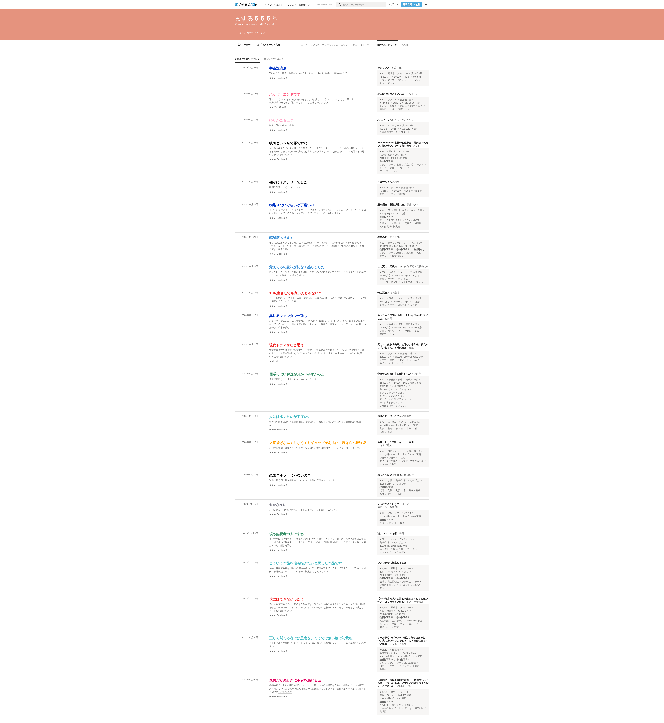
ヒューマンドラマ (389, 282)
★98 (382, 210)
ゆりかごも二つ (281, 120)
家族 (405, 278)
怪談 (394, 464)
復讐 (398, 164)
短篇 (382, 330)
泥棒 (395, 548)
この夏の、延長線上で (389, 266)
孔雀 (390, 490)
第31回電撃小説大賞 (390, 226)
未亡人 (393, 359)
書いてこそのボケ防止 (391, 392)
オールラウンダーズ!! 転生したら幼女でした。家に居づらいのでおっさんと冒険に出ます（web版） (402, 640)
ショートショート (389, 457)
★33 (382, 242)
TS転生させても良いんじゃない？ (295, 293)
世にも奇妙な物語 (389, 460)
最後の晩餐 (414, 490)
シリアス (402, 167)
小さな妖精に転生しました (392, 562)
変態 (400, 493)
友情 (382, 304)
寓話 (382, 428)
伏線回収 (400, 193)
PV (399, 330)
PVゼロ (407, 330)
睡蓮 (411, 347)
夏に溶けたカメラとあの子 (392, 93)
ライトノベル (411, 79)
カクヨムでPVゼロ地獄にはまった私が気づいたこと (403, 316)
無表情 (407, 223)
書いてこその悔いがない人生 (394, 399)
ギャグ (391, 304)
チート (418, 581)
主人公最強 (410, 662)
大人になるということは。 (392, 504)
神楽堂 (407, 416)
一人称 (420, 164)
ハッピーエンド (395, 363)
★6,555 (383, 607)
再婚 (382, 363)
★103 (382, 379)
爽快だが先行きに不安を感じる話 (295, 680)
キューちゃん (384, 181)
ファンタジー (386, 164)
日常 (382, 79)
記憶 (382, 490)
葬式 (402, 522)
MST (418, 145)
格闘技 (418, 223)
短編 (419, 252)
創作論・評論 (395, 324)
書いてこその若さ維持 (391, 395)
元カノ (415, 359)
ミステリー (393, 125)
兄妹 (382, 83)
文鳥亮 (388, 318)
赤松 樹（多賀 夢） (388, 507)
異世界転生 (393, 581)
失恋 (397, 490)
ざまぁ (407, 708)
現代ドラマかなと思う (286, 345)
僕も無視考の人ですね (286, 534)
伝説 (409, 428)
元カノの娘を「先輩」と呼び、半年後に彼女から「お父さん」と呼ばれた (402, 346)
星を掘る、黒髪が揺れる (390, 204)
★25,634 (384, 649)
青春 (382, 278)
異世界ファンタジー (398, 73)
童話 (390, 431)
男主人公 (384, 623)
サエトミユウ (399, 643)
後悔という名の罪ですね (288, 143)
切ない (403, 105)
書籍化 (397, 649)
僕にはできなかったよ (286, 599)
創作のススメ (401, 386)
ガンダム (392, 83)
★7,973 (383, 568)
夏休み (383, 105)
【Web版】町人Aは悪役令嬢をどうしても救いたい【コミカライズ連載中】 (402, 600)
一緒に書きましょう (390, 402)
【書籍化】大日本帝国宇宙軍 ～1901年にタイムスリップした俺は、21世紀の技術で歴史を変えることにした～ (403, 683)
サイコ (391, 493)
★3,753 (383, 691)
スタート (405, 132)
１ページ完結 (396, 109)
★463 (382, 151)
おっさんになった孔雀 (389, 474)
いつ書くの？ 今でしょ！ (393, 405)
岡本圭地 (394, 292)
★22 (382, 539)
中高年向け (385, 386)
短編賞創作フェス (389, 132)
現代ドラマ (393, 513)
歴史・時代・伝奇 (400, 691)
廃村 (412, 105)
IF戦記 (407, 704)
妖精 (382, 581)
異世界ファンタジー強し (288, 316)
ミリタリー (385, 223)
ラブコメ (392, 99)
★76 (382, 125)
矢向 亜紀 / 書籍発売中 (416, 266)
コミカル (402, 304)
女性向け (408, 252)
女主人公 (408, 164)
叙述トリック (386, 193)
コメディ (414, 304)
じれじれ (404, 359)
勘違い (416, 584)
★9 (381, 187)
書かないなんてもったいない (394, 389)
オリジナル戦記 (414, 620)
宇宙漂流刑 (278, 68)
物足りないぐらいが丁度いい (291, 205)
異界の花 (382, 237)
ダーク (383, 167)
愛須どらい (408, 119)
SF (389, 210)
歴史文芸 (384, 333)
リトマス (414, 93)
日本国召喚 (385, 708)
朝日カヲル (405, 686)
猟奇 (382, 493)
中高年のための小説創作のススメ (395, 373)
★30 (382, 73)
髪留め (383, 109)
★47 (382, 99)
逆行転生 (384, 704)
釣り (387, 548)
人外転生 (406, 581)
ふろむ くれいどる (388, 119)
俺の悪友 (382, 292)
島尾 (401, 533)
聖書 (390, 428)
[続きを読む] (317, 151)
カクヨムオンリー (401, 552)
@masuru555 (241, 24)
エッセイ (384, 464)
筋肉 (420, 105)
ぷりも (398, 181)
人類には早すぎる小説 (412, 460)
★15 (382, 513)
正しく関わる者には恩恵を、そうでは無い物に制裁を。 (312, 638)
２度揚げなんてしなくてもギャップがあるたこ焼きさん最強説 (317, 443)
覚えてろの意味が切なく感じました (297, 267)
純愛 (396, 627)
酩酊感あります (281, 237)
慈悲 (382, 431)
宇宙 (407, 219)
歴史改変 (396, 704)
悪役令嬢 (384, 620)
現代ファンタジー (398, 272)
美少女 (397, 223)
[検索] (339, 4)
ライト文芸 (406, 282)
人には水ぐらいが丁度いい (290, 417)
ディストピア (394, 79)
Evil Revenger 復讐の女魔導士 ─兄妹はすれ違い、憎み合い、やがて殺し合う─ (402, 144)
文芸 (417, 330)
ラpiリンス (383, 67)
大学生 (391, 278)
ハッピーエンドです (284, 94)
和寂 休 (397, 67)
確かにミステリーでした (288, 182)
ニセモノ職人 (384, 445)
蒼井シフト (413, 204)
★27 (382, 422)
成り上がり (385, 627)
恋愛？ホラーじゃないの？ (290, 475)
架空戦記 (419, 708)
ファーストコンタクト (391, 219)
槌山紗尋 (409, 474)
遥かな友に (278, 505)
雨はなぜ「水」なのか (389, 416)
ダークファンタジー (390, 171)
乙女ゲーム (397, 620)
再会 (409, 109)
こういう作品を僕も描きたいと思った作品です (305, 563)
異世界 (383, 711)
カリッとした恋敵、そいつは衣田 (395, 442)
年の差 (415, 665)
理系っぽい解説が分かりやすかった (297, 374)
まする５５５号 (256, 18)
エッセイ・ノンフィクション (402, 539)
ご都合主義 (385, 584)
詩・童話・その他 (397, 422)
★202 (382, 272)
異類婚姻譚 (397, 255)
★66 (382, 353)
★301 (382, 324)
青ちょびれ (396, 237)
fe (410, 562)
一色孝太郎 (417, 601)
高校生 (393, 105)
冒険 (382, 662)
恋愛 (398, 252)
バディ (383, 665)
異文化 (416, 219)
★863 (382, 298)
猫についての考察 (387, 533)
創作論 (391, 330)
